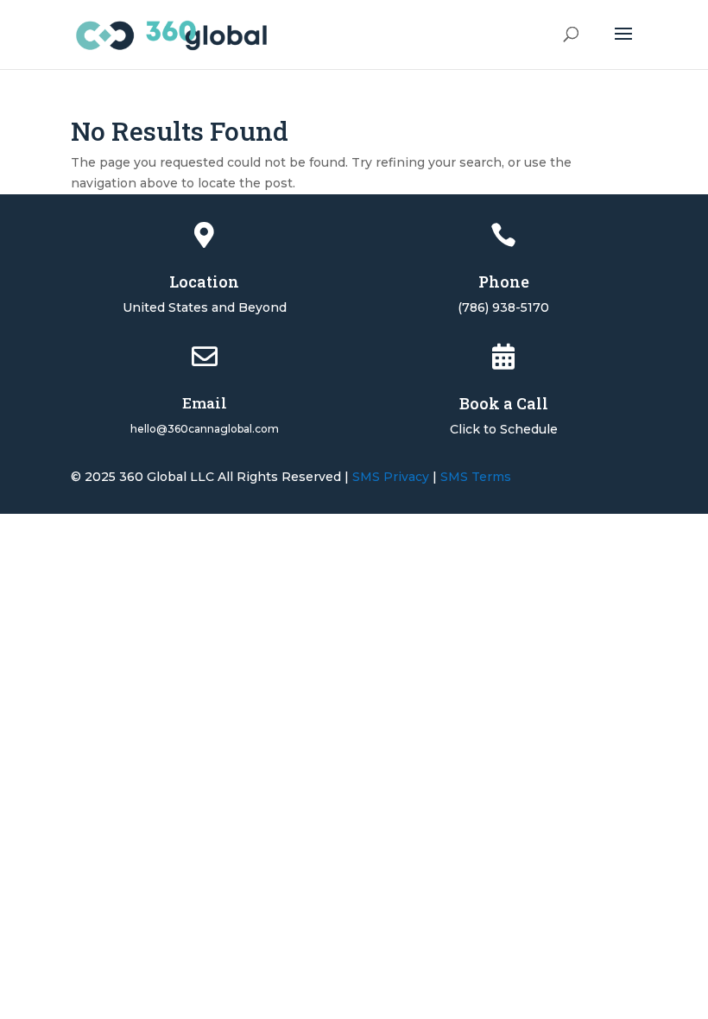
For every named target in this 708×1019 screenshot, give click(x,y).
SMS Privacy (390, 476)
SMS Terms (475, 476)
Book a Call (503, 403)
